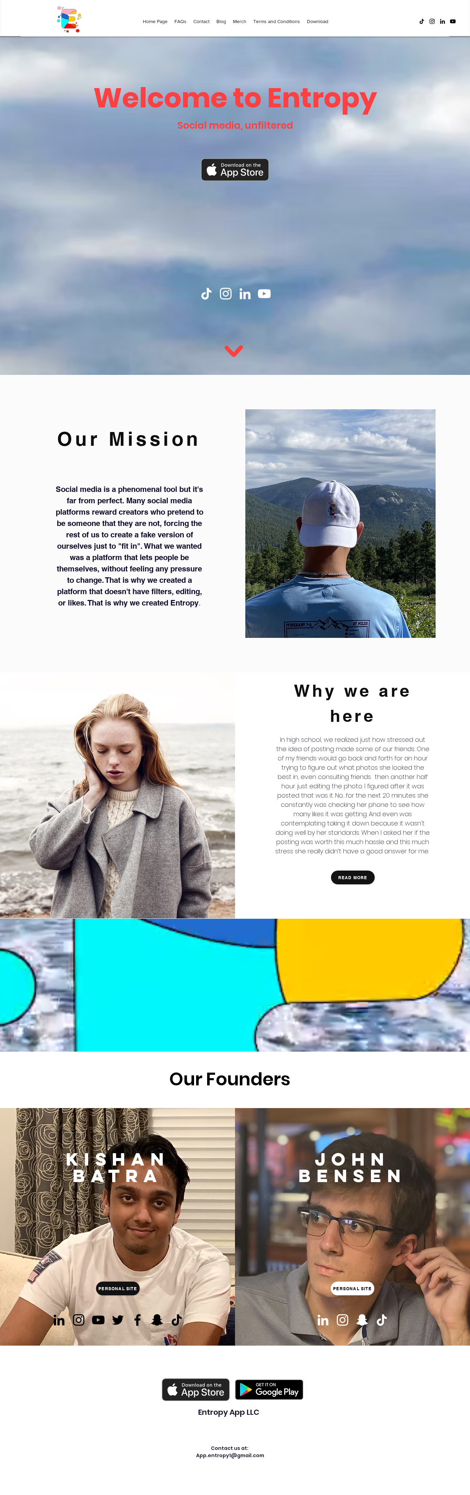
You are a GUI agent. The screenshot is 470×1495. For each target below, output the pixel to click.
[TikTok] (421, 21)
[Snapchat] (157, 1320)
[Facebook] (137, 1320)
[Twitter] (118, 1320)
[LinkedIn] (442, 21)
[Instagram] (432, 21)
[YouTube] (452, 21)
